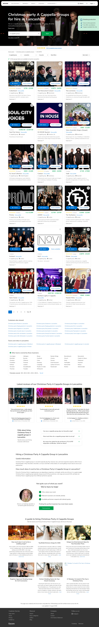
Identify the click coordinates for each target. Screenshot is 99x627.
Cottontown (47, 418)
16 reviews (74, 295)
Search (81, 3)
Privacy (10, 618)
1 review (74, 254)
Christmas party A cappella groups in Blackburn (20, 344)
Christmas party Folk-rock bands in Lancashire (20, 333)
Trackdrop (74, 623)
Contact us (11, 620)
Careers (53, 615)
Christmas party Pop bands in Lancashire (75, 331)
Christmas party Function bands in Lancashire (48, 336)
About (52, 613)
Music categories (34, 615)
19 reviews (74, 88)
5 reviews (40, 293)
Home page (11, 52)
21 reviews (46, 171)
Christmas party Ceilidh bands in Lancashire (76, 328)
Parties (33, 3)
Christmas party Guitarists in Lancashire (46, 323)
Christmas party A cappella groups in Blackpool (48, 344)
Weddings (25, 3)
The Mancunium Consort (23, 418)
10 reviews (18, 88)
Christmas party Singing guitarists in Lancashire (48, 326)
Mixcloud (80, 623)
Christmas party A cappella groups (25, 52)
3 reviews (46, 88)
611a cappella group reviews (54, 48)
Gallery (31, 618)
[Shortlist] (86, 3)
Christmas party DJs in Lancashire (73, 326)
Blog (31, 620)
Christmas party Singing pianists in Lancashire (20, 326)
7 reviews (46, 212)
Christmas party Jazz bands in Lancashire (47, 331)
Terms (10, 615)
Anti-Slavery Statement (57, 618)
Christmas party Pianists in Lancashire (18, 323)
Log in (91, 3)
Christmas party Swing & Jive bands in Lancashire (49, 333)
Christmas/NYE (52, 3)
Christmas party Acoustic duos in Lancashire (19, 331)
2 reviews (40, 254)
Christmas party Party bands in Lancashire (47, 328)
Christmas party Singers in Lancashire (74, 323)
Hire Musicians (15, 3)
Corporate (41, 3)
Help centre (12, 613)
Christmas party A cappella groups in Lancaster (77, 344)
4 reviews (74, 127)
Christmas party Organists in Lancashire (18, 328)
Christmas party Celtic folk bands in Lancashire (20, 336)
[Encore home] (5, 3)
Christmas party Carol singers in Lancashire (76, 333)
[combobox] (15, 55)
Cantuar (73, 418)
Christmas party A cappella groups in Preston (20, 346)
